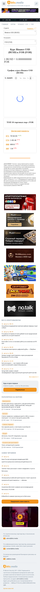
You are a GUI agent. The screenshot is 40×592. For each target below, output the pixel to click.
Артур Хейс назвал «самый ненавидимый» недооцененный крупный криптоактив (19, 372)
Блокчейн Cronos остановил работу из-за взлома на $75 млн (19, 342)
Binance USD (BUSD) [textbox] (12, 33)
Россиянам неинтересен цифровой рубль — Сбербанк (19, 349)
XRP (7, 149)
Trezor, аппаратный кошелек (11, 445)
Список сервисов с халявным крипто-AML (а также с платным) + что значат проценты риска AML (18, 417)
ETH (7, 140)
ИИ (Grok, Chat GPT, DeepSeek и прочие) (14, 436)
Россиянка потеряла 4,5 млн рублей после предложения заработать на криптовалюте (19, 334)
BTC (7, 136)
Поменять (30, 28)
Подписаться (20, 390)
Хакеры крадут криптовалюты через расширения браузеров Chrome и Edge (17, 356)
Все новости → (33, 377)
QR (5, 585)
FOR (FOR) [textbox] (8, 42)
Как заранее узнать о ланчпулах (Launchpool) (16, 427)
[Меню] (4, 3)
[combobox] (20, 32)
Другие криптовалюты (20, 131)
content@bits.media (12, 549)
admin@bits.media (12, 538)
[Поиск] (36, 4)
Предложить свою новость (20, 501)
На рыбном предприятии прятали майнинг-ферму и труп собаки (20, 327)
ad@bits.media (10, 559)
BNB (7, 144)
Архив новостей (8, 588)
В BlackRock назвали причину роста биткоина (16, 496)
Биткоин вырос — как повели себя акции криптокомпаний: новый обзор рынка (15, 364)
